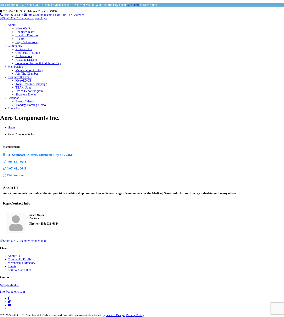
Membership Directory (29, 70)
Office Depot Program (29, 91)
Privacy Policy (135, 315)
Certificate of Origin (27, 52)
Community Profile (19, 259)
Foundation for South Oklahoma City (38, 63)
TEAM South (23, 87)
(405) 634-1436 (13, 14)
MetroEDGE (23, 80)
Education (14, 108)
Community (15, 45)
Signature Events (25, 94)
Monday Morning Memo (30, 105)
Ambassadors (23, 56)
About (11, 24)
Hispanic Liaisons (26, 59)
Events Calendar (25, 101)
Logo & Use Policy (27, 42)
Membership (15, 66)
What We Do (23, 28)
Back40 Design (115, 315)
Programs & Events (19, 77)
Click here (133, 4)
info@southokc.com (40, 14)
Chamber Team (24, 31)
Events (12, 266)
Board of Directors (26, 35)
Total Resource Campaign (31, 84)
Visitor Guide (23, 49)
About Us (14, 255)
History (20, 38)
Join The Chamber (72, 14)
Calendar (13, 98)
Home (11, 127)
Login (56, 14)
